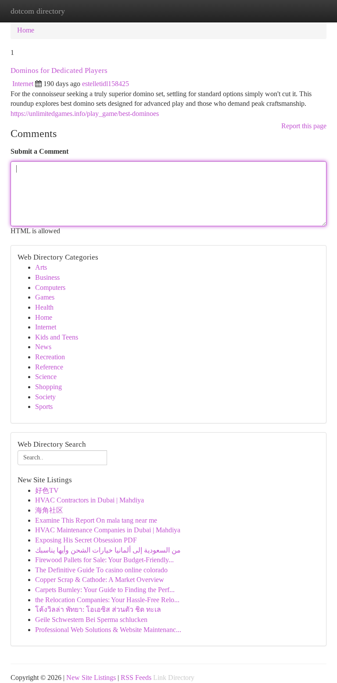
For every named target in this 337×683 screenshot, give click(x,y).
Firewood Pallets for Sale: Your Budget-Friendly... (104, 560)
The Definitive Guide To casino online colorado (101, 570)
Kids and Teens (56, 337)
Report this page (303, 126)
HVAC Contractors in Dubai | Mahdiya (89, 500)
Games (44, 297)
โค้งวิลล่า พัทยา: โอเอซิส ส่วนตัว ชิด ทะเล (98, 609)
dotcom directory (38, 11)
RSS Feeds (136, 677)
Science (46, 376)
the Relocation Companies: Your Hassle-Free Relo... (107, 599)
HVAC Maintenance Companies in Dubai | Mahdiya (107, 530)
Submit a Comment (39, 151)
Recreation (50, 357)
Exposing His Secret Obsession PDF (86, 540)
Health (44, 307)
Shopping (48, 386)
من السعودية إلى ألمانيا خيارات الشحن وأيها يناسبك (108, 550)
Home (25, 30)
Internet (22, 83)
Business (47, 277)
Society (45, 397)
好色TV (47, 490)
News (43, 347)
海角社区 (49, 510)
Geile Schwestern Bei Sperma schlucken (91, 619)
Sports (44, 406)
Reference (49, 367)
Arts (41, 267)
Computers (50, 287)
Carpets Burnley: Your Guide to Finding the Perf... (105, 589)
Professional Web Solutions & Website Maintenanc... (108, 629)
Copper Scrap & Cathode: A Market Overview (99, 579)
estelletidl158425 (105, 83)
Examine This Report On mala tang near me (96, 520)
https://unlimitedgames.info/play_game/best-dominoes (85, 113)
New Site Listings (91, 677)
